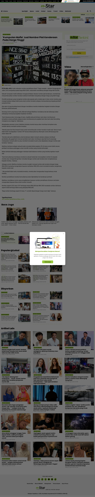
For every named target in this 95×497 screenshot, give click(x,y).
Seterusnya (48, 262)
